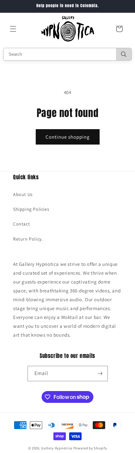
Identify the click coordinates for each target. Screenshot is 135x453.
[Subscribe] (100, 373)
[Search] (123, 54)
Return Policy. (28, 239)
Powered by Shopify (90, 448)
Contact (21, 224)
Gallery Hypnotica (56, 448)
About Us (23, 194)
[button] (13, 29)
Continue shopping (68, 137)
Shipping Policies (31, 209)
